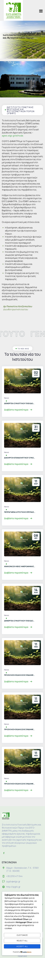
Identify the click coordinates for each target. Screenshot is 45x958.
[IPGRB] (13, 10)
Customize (22, 935)
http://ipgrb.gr (13, 886)
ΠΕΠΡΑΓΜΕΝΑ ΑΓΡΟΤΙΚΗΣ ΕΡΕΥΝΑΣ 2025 (19, 512)
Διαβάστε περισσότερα (16, 409)
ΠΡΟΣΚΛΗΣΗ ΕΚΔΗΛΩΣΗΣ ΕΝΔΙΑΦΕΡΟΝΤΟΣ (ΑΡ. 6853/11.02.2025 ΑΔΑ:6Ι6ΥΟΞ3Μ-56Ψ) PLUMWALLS (19, 729)
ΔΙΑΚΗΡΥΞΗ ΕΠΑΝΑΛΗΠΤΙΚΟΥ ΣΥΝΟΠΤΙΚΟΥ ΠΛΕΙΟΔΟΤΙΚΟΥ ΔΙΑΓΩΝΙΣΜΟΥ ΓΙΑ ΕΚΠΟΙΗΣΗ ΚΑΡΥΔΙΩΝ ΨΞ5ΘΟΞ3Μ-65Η (19, 458)
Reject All (22, 940)
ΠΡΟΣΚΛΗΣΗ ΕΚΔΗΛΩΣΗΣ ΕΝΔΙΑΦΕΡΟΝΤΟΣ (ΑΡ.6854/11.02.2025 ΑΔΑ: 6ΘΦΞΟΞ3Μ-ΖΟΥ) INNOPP (19, 675)
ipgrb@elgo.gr (13, 881)
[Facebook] (4, 853)
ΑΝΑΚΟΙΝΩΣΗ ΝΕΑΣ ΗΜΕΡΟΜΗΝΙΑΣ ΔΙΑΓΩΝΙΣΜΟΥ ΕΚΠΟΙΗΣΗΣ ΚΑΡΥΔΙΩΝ (19, 566)
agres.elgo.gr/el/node (12, 135)
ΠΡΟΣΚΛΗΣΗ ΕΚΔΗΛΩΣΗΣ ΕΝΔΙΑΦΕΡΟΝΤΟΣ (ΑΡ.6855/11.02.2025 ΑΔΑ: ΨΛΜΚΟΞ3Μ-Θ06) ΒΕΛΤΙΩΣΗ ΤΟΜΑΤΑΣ (19, 783)
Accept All (22, 946)
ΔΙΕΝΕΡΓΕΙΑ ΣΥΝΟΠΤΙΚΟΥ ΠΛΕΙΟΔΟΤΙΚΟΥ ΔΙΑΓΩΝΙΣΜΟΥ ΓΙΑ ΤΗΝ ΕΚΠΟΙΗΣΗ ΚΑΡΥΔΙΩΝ (19, 621)
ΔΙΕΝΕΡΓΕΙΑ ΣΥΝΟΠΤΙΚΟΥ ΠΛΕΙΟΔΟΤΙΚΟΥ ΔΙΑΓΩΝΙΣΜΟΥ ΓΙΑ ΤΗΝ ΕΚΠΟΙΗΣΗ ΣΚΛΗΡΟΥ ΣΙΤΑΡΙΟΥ (19, 403)
